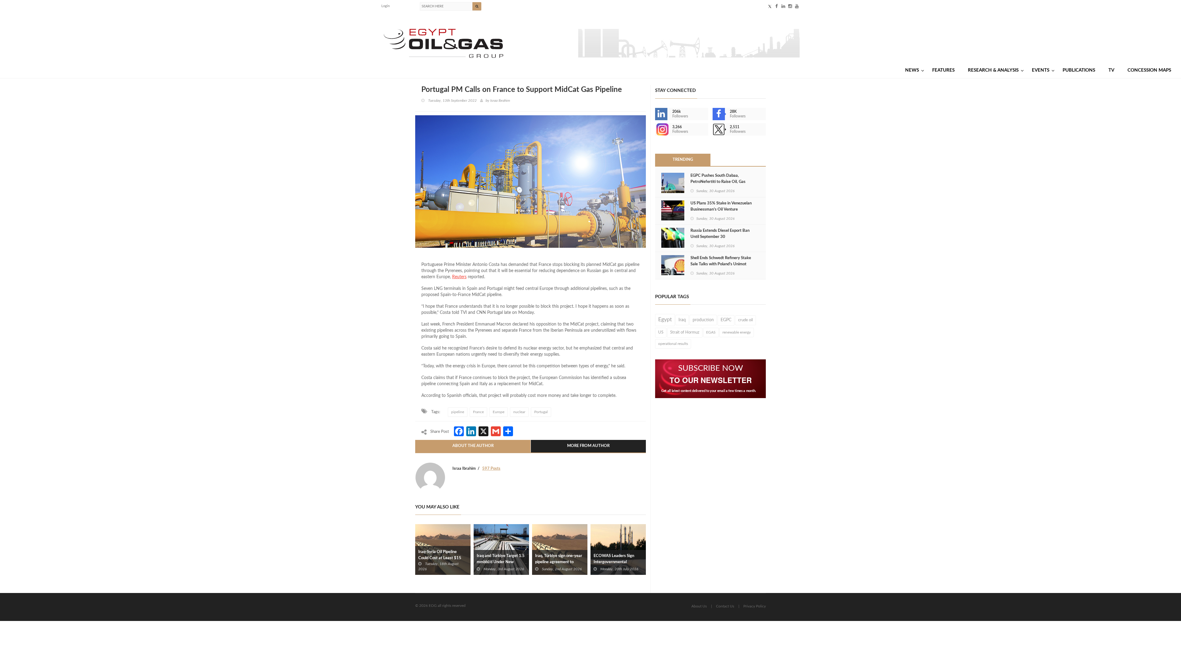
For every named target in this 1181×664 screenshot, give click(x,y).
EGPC (726, 320)
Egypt (665, 319)
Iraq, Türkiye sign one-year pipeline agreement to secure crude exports (558, 562)
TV (1111, 70)
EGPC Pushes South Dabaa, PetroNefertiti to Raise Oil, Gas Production (718, 182)
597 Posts (491, 469)
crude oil (745, 320)
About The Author (473, 446)
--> (655, 129)
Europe (498, 412)
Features (943, 70)
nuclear (519, 412)
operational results (673, 344)
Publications (1079, 70)
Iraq (682, 320)
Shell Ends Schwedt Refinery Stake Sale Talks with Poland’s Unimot (720, 261)
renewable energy (736, 332)
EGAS (711, 332)
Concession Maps (1149, 70)
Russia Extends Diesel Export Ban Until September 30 (720, 234)
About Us (699, 606)
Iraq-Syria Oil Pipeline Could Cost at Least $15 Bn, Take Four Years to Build (442, 558)
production (703, 320)
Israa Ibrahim (500, 100)
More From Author (588, 446)
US (660, 332)
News (912, 70)
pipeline (457, 412)
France (478, 412)
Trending (683, 160)
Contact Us (725, 606)
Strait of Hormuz (684, 332)
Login (385, 6)
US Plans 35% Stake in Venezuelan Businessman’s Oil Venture (721, 206)
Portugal (541, 412)
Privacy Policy (754, 606)
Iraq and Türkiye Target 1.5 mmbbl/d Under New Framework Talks (501, 562)
